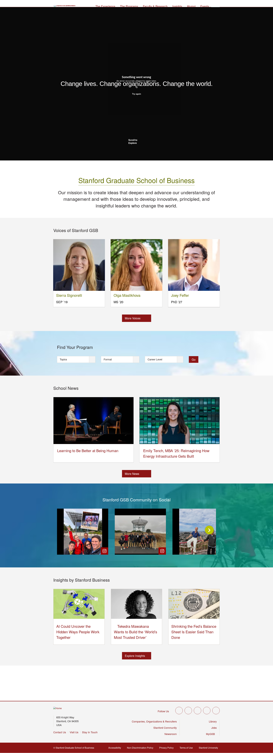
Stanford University (209, 747)
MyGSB (211, 734)
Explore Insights (135, 656)
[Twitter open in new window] (179, 710)
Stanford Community (165, 727)
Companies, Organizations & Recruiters (154, 721)
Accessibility (115, 747)
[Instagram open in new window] (197, 710)
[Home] (57, 708)
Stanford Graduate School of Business (136, 180)
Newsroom (171, 734)
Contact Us (59, 732)
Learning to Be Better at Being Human (87, 450)
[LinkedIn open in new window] (216, 710)
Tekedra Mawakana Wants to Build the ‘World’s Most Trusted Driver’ (135, 632)
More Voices (132, 318)
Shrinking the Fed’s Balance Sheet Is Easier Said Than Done (193, 632)
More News (132, 474)
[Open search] (215, 6)
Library (213, 721)
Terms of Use (187, 747)
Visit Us (74, 732)
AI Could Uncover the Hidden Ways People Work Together (77, 632)
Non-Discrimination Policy (141, 747)
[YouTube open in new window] (206, 710)
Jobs (214, 727)
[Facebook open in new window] (188, 710)
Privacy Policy (167, 747)
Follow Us (163, 711)
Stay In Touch (90, 732)
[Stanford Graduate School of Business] (65, 6)
